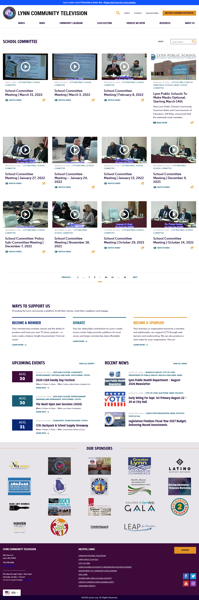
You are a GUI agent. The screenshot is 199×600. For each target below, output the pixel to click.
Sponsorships (152, 13)
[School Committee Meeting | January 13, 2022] (124, 150)
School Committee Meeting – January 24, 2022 (71, 178)
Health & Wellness (167, 375)
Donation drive (72, 421)
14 (125, 277)
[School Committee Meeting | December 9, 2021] (173, 150)
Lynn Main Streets (87, 586)
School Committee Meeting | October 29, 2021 (124, 240)
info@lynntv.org (9, 565)
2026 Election (104, 23)
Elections (163, 393)
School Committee (162, 168)
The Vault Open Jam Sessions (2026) (59, 404)
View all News (180, 364)
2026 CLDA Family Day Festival (55, 380)
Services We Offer (135, 23)
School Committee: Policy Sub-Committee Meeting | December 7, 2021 (24, 242)
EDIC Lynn (83, 574)
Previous (66, 277)
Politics (179, 393)
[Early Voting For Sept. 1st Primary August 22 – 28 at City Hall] (115, 399)
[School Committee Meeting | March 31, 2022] (25, 67)
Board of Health (154, 372)
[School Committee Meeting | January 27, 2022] (25, 150)
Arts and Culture (61, 372)
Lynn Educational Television (92, 556)
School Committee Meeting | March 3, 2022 (72, 93)
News (42, 23)
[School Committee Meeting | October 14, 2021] (173, 214)
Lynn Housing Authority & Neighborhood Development (105, 567)
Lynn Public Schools (163, 85)
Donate (185, 550)
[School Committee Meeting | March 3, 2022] (74, 67)
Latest (127, 13)
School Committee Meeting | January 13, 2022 (124, 176)
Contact (138, 13)
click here (27, 580)
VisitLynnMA (77, 375)
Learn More (19, 345)
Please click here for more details (119, 2)
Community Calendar (71, 23)
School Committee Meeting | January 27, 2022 (25, 176)
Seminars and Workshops (48, 399)
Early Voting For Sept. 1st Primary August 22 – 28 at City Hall (158, 400)
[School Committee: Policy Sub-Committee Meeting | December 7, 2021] (25, 214)
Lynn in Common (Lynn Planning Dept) (96, 582)
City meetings (25, 82)
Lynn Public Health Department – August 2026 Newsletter (154, 382)
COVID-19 (188, 82)
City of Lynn (177, 82)
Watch (21, 23)
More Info (42, 388)
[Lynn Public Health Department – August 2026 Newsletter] (115, 378)
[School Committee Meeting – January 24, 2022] (74, 150)
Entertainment (43, 375)
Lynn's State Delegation (157, 413)
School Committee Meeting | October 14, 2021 (173, 240)
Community (76, 372)
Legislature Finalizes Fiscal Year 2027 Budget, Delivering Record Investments (158, 423)
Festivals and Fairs (60, 375)
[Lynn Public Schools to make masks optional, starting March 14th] (173, 67)
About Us (190, 23)
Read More (162, 123)
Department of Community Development (98, 571)
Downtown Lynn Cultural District (95, 578)
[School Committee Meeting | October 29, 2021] (124, 214)
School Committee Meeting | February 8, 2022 (123, 93)
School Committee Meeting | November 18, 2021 (72, 242)
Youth (87, 375)
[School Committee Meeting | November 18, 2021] (74, 214)
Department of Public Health (143, 375)
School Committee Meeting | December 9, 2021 (169, 178)
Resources (165, 23)
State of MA (134, 416)
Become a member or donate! (179, 13)
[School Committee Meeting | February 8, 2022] (124, 67)
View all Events (86, 364)
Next (135, 277)
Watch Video (15, 100)
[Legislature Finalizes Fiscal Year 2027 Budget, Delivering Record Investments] (115, 419)
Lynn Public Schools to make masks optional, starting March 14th (170, 97)
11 (112, 277)
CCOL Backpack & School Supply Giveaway (62, 426)
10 (106, 277)
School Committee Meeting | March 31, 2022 (24, 93)
